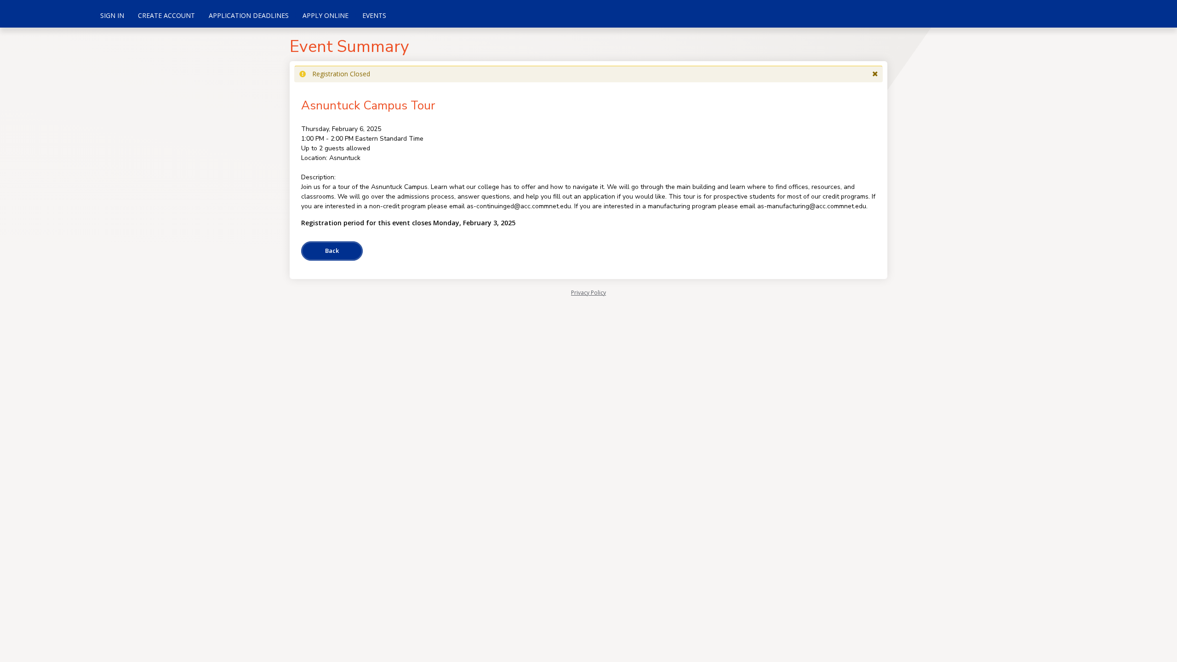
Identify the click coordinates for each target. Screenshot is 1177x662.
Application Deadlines (249, 15)
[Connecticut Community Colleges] (46, 14)
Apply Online (326, 15)
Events (374, 15)
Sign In (112, 15)
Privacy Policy (588, 293)
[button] (875, 74)
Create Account (166, 15)
